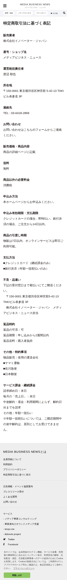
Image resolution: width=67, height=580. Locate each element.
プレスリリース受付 (13, 491)
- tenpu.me (8, 529)
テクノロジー (41, 13)
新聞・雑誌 (9, 13)
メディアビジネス (24, 13)
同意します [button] (17, 575)
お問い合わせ (10, 502)
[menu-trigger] (5, 5)
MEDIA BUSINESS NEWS (35, 4)
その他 (55, 13)
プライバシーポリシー (14, 469)
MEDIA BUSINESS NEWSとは (25, 451)
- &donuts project (12, 534)
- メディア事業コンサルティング (20, 519)
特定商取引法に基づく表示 (17, 474)
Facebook (13, 544)
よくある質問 (10, 497)
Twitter (11, 539)
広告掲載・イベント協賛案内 (18, 486)
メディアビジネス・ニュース (35, 7)
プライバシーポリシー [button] (23, 568)
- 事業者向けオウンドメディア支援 (21, 524)
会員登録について (12, 459)
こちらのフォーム (35, 129)
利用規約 (7, 464)
